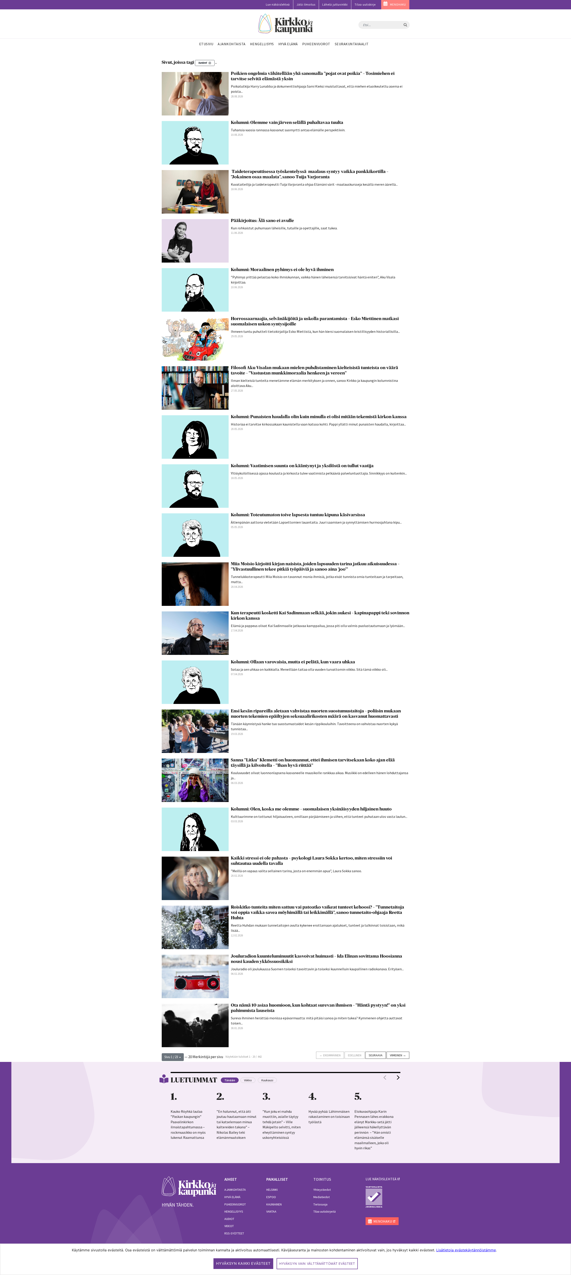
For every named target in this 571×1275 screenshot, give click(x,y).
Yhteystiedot (322, 1190)
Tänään (229, 1080)
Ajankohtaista (235, 1190)
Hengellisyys (233, 1211)
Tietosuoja (320, 1204)
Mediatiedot (321, 1197)
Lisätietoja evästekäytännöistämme (466, 1250)
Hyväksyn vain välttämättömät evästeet (317, 1263)
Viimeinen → (398, 1055)
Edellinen (354, 1055)
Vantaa (271, 1211)
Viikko (248, 1080)
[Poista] (210, 63)
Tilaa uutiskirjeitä (324, 1211)
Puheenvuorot (235, 1204)
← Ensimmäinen (330, 1055)
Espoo (271, 1197)
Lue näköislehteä (278, 4)
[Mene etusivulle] (189, 1186)
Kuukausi (267, 1080)
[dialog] (285, 1259)
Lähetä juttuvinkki (335, 4)
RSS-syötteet (234, 1233)
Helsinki (272, 1190)
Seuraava (376, 1055)
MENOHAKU (398, 4)
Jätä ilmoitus (306, 4)
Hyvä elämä (232, 1197)
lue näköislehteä (381, 1179)
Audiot (229, 1219)
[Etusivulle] (285, 24)
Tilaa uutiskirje (365, 4)
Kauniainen (274, 1204)
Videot (229, 1226)
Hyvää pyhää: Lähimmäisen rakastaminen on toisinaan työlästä (329, 1116)
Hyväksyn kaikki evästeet (243, 1263)
